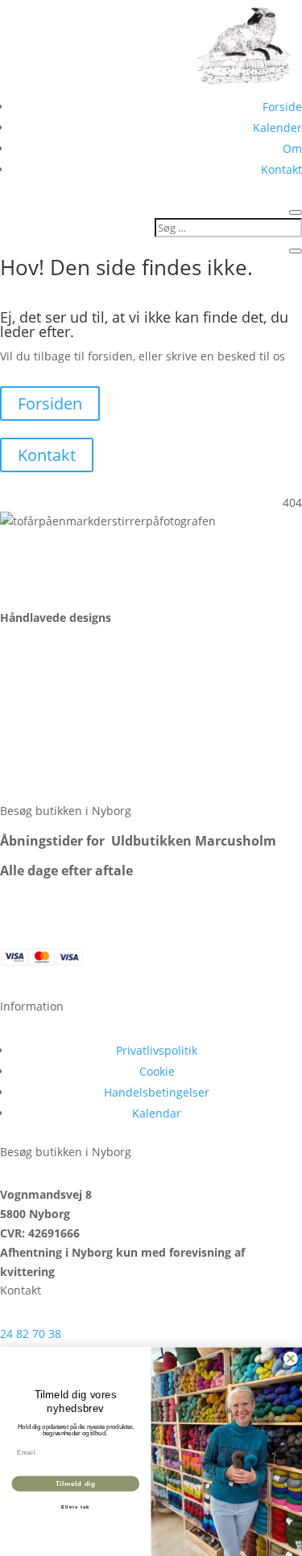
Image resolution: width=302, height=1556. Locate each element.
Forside (282, 106)
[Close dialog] (290, 1358)
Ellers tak (75, 1507)
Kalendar (156, 1113)
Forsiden (50, 403)
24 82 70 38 (30, 1333)
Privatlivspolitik (156, 1050)
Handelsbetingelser (156, 1092)
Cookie (157, 1071)
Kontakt (281, 169)
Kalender (277, 127)
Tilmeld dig (76, 1483)
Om (292, 148)
